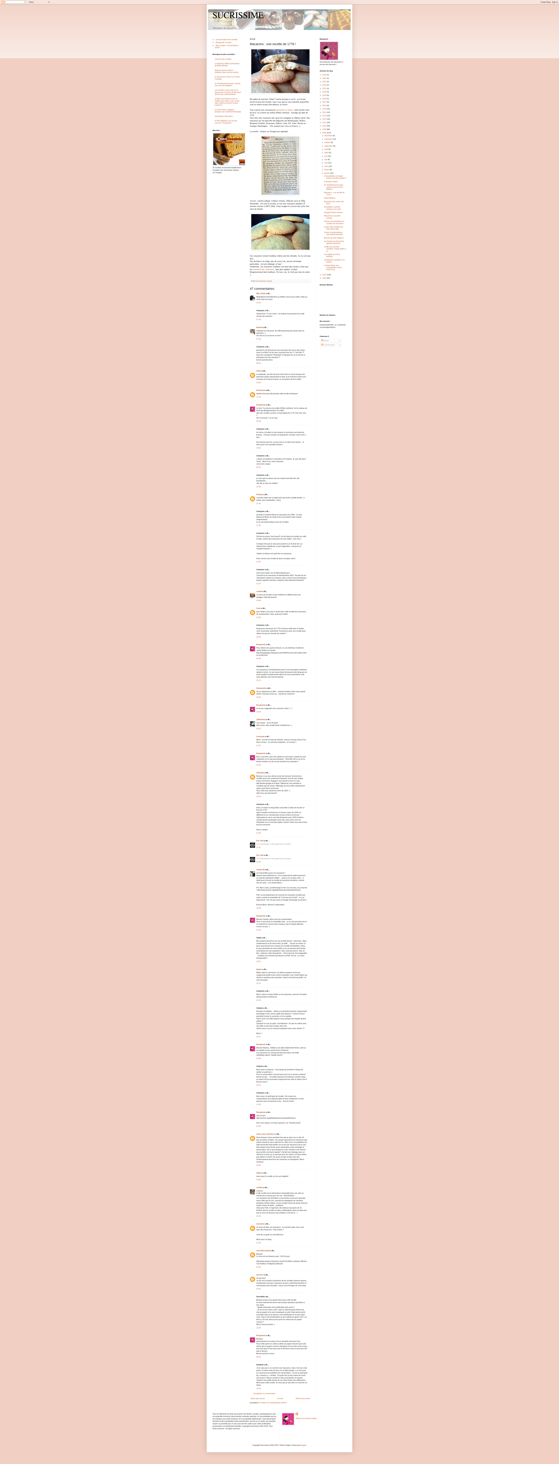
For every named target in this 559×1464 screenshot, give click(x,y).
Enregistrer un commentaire (264, 1394)
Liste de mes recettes (223, 59)
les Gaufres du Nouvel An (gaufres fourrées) (334, 242)
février (327, 170)
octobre (327, 142)
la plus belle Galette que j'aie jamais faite (333, 228)
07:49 (258, 320)
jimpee (259, 969)
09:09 (258, 383)
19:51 (258, 961)
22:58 (258, 1126)
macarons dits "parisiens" (263, 269)
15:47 (258, 983)
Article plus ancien (303, 1398)
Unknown (260, 773)
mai (326, 159)
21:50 (258, 1243)
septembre (328, 146)
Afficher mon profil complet (306, 1418)
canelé (259, 591)
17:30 (258, 525)
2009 (324, 129)
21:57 (258, 746)
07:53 (258, 339)
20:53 (258, 1267)
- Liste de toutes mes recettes (226, 40)
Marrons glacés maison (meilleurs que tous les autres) (227, 71)
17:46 (258, 397)
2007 (324, 275)
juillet (326, 153)
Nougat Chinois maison (333, 212)
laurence (260, 1275)
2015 (324, 109)
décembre (328, 136)
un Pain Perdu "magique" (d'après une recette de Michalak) (228, 111)
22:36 (258, 765)
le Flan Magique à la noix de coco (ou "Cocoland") (226, 122)
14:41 (258, 1289)
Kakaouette (261, 688)
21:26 (258, 833)
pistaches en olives (284, 110)
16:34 (258, 637)
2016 (324, 105)
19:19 (258, 712)
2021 (324, 88)
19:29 (258, 617)
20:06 (258, 600)
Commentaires (329, 345)
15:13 (258, 680)
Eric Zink (260, 841)
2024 (324, 82)
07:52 (258, 1216)
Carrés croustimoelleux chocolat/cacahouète (333, 233)
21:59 (258, 1058)
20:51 (258, 467)
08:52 (258, 363)
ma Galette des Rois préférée (332, 255)
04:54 (258, 303)
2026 (324, 75)
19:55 (258, 562)
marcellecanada (263, 1251)
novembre (328, 139)
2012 (324, 119)
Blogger (303, 1445)
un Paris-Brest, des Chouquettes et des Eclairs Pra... (333, 267)
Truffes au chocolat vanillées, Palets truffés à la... (335, 249)
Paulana (259, 494)
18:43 (258, 697)
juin (326, 156)
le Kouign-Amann (331, 182)
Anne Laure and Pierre (265, 1134)
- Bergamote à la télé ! (223, 42)
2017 (324, 102)
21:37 (258, 847)
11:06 (258, 1388)
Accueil (280, 1398)
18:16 (258, 421)
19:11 (258, 1037)
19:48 (258, 1180)
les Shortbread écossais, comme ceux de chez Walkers (227, 85)
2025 (324, 78)
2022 (324, 85)
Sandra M (260, 870)
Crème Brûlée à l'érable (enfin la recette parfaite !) (335, 177)
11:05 (258, 1328)
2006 (324, 278)
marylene (260, 1224)
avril (326, 163)
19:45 (258, 1165)
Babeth (259, 327)
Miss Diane (261, 294)
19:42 (258, 448)
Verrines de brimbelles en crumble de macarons (334, 222)
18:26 (258, 796)
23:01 (258, 1085)
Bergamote (261, 405)
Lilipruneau (261, 719)
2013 (324, 116)
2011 (324, 123)
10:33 (258, 1000)
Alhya (258, 371)
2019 (324, 95)
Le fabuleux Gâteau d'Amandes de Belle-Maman (227, 65)
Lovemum (260, 736)
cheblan (259, 1187)
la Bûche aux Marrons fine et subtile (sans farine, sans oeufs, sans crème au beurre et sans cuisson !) (227, 102)
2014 (324, 112)
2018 (324, 99)
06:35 (258, 658)
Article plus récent (258, 1398)
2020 (324, 92)
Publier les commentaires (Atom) (273, 1403)
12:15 (258, 584)
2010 (324, 126)
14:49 (258, 908)
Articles (326, 341)
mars (326, 166)
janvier (327, 173)
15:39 (258, 487)
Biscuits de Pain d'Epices (334, 238)
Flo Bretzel (260, 390)
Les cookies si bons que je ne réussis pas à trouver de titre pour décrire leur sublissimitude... (228, 92)
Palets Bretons (330, 198)
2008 (324, 133)
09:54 (258, 1357)
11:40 (258, 504)
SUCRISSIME (238, 15)
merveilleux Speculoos (224, 116)
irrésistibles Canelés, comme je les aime (332, 208)
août (326, 149)
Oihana (259, 1173)
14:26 (258, 1104)
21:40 (258, 862)
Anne (258, 608)
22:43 (258, 930)
